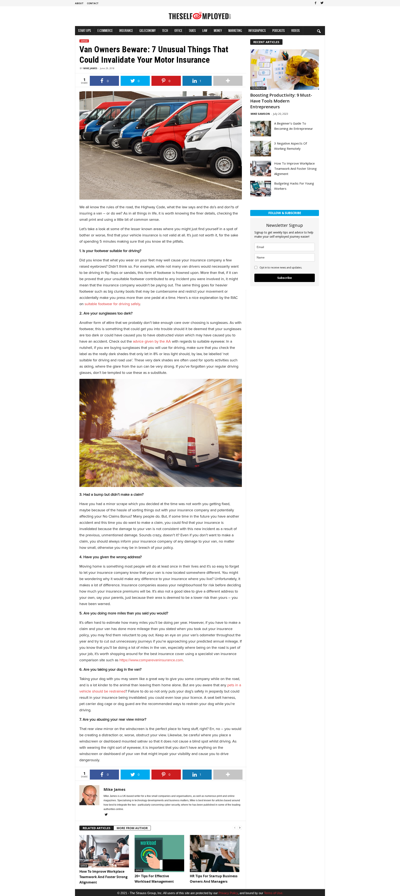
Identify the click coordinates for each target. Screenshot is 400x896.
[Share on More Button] (227, 81)
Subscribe (284, 278)
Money (218, 30)
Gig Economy (147, 30)
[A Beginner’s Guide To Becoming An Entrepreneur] (260, 128)
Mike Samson (260, 114)
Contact (93, 3)
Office (178, 30)
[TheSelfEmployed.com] (200, 17)
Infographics (257, 30)
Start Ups (84, 30)
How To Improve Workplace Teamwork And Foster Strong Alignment (103, 877)
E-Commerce (105, 30)
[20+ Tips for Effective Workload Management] (160, 853)
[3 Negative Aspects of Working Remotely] (260, 148)
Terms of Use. (273, 893)
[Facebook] (315, 3)
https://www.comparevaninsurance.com (151, 660)
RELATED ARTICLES (96, 828)
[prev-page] (235, 827)
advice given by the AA (152, 341)
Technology (258, 88)
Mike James (90, 68)
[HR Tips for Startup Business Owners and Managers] (215, 853)
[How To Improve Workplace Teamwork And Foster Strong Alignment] (104, 851)
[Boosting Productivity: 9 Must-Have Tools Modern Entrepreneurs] (284, 69)
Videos (295, 30)
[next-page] (240, 827)
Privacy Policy (228, 893)
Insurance (126, 30)
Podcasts (278, 30)
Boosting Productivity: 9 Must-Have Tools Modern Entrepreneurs (281, 101)
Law (204, 30)
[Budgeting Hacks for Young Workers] (260, 188)
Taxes (192, 30)
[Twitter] (321, 3)
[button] (318, 31)
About (79, 3)
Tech (165, 30)
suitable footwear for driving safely (112, 304)
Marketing (235, 30)
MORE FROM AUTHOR (132, 828)
